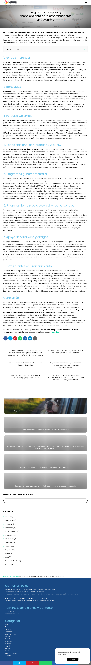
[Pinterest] (15, 338)
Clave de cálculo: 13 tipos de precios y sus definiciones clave (24, 592)
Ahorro (7, 517)
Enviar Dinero (9, 539)
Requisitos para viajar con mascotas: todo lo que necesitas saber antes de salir (31, 589)
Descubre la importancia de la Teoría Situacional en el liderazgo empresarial (29, 601)
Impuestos (8, 542)
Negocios (8, 550)
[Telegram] (30, 338)
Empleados (9, 528)
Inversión (8, 546)
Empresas (8, 535)
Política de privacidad (12, 614)
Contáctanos (9, 611)
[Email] (35, 338)
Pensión (7, 554)
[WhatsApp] (20, 338)
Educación (8, 524)
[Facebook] (5, 338)
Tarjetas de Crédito (11, 561)
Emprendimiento (10, 531)
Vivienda (8, 565)
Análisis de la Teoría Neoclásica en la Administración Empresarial (26, 598)
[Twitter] (10, 338)
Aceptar (72, 659)
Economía (8, 520)
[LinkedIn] (25, 338)
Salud (7, 557)
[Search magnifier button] (85, 500)
